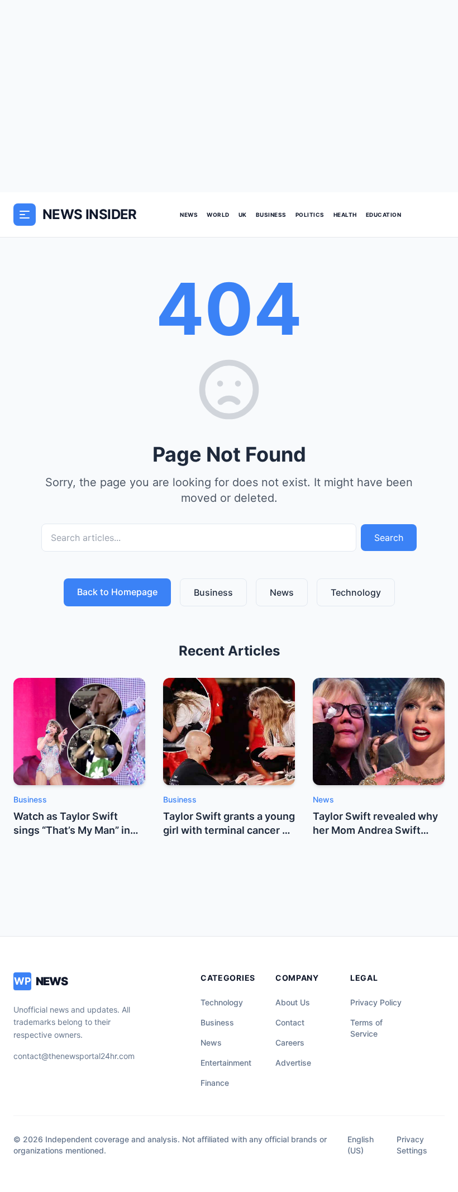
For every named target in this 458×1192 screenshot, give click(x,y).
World (218, 214)
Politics (310, 214)
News (189, 214)
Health (345, 214)
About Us (292, 1002)
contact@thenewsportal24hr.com (74, 1056)
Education (384, 214)
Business (271, 214)
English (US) (360, 1144)
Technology (356, 592)
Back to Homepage (117, 591)
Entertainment (226, 1062)
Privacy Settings (412, 1144)
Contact (289, 1022)
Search (388, 537)
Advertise (293, 1062)
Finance (215, 1082)
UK (242, 214)
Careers (289, 1042)
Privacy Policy (376, 1002)
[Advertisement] (229, 96)
